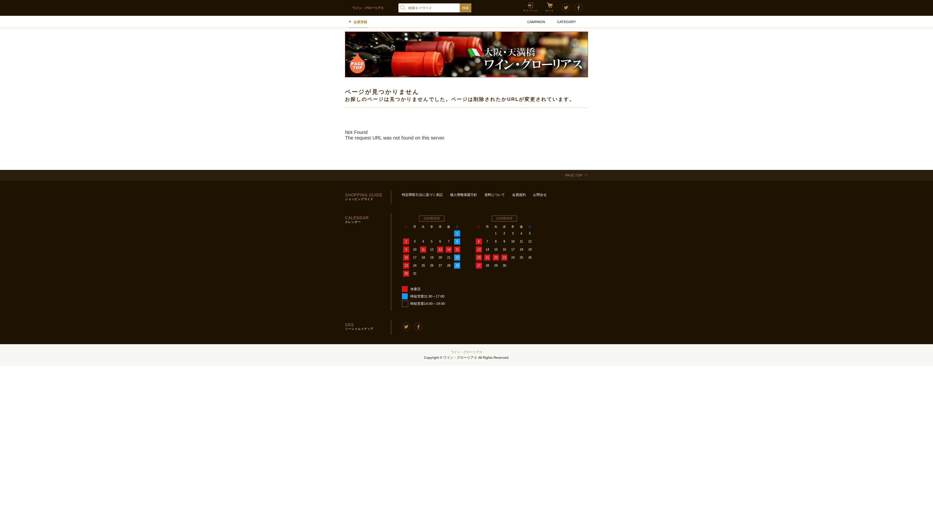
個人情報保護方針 (463, 195)
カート (549, 10)
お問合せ (540, 195)
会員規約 (519, 195)
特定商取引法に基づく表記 (422, 195)
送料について (494, 195)
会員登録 (360, 22)
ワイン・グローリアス (466, 352)
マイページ (530, 10)
